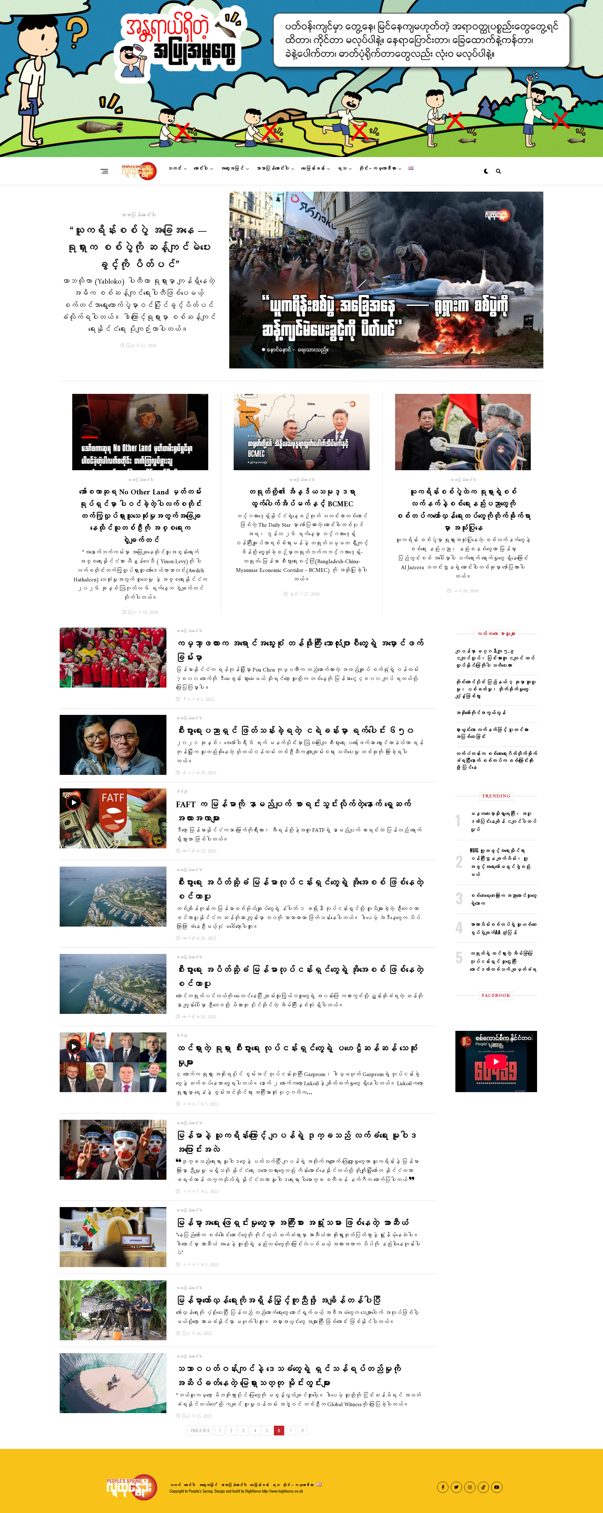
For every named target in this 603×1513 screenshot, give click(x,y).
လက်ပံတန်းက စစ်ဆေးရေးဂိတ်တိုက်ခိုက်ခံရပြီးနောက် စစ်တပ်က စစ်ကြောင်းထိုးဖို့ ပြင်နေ (496, 760)
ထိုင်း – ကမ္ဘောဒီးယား (377, 168)
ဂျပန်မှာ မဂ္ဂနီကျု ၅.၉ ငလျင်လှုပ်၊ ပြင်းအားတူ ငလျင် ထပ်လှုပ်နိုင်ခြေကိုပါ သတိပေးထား (495, 658)
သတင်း (174, 168)
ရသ (341, 168)
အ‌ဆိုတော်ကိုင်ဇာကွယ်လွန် (480, 712)
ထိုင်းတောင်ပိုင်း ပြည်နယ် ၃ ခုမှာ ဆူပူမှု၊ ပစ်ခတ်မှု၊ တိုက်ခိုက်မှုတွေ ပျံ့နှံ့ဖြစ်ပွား (495, 688)
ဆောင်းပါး (201, 168)
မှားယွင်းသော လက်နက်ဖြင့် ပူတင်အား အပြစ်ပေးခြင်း (491, 733)
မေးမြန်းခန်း (313, 168)
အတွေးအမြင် (232, 168)
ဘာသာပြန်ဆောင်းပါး (272, 168)
